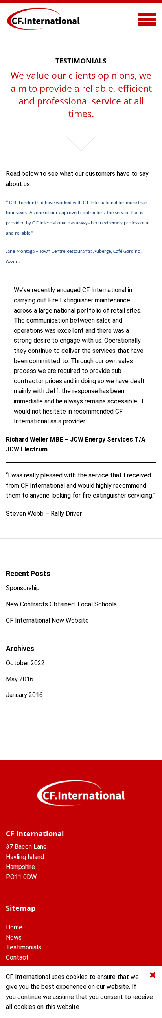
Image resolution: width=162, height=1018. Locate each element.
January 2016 (24, 695)
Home (14, 927)
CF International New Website (47, 620)
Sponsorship (23, 588)
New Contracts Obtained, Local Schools (61, 604)
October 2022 (25, 663)
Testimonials (23, 947)
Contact (17, 957)
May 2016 (19, 679)
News (14, 937)
